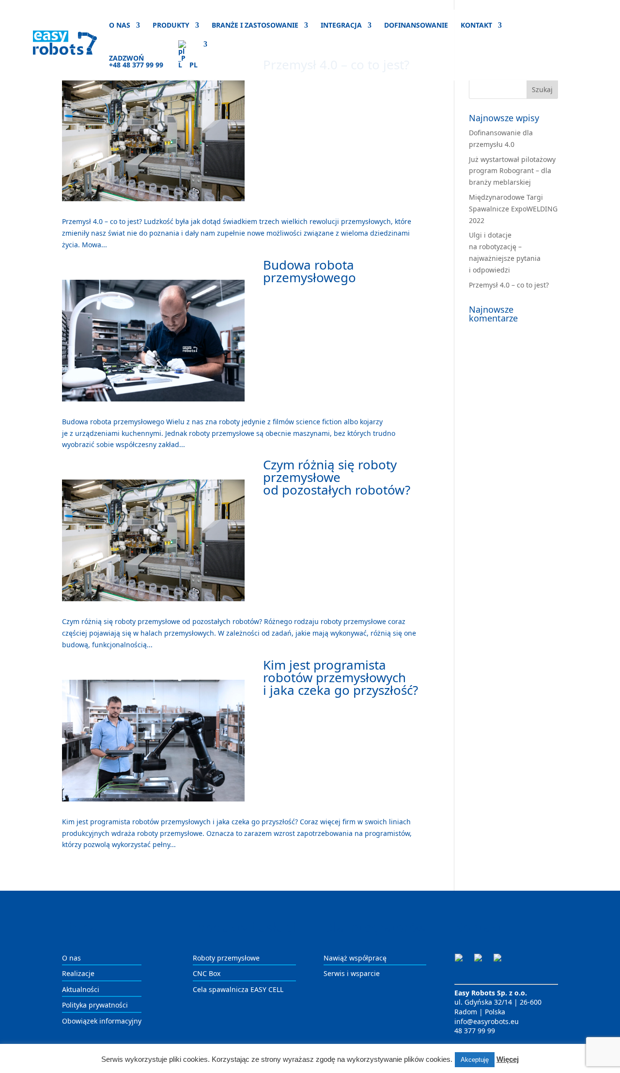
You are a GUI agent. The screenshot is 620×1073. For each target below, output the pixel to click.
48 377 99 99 (474, 1030)
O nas (71, 957)
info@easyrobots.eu (486, 1021)
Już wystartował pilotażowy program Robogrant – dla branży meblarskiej (512, 171)
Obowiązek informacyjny (101, 1020)
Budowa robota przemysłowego (309, 271)
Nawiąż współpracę (355, 957)
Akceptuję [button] (475, 1059)
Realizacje (78, 973)
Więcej (507, 1059)
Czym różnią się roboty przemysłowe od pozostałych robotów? (336, 477)
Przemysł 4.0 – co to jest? (509, 284)
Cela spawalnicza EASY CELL (238, 989)
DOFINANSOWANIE (416, 26)
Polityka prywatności (95, 1004)
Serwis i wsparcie (352, 973)
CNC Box (206, 973)
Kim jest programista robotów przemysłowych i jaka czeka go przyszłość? (340, 677)
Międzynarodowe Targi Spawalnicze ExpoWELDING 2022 (513, 208)
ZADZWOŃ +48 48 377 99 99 (136, 62)
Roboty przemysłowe (226, 957)
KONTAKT (476, 26)
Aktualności (80, 989)
